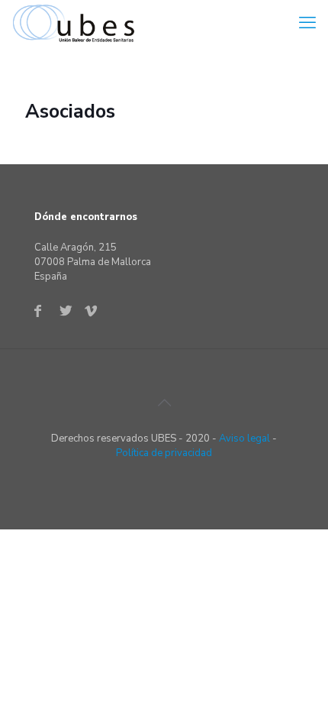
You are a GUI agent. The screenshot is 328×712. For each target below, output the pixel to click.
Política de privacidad (164, 453)
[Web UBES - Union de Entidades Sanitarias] (77, 23)
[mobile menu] (307, 23)
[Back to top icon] (164, 403)
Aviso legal (244, 438)
